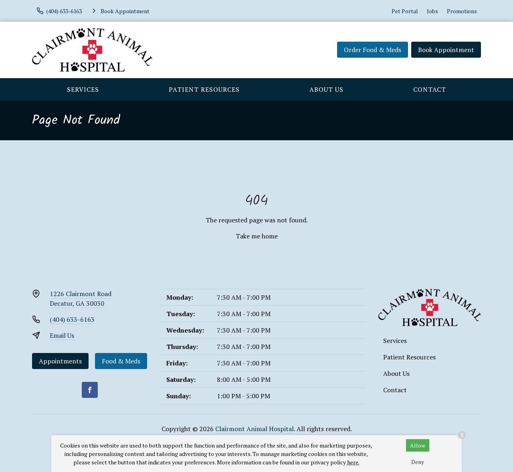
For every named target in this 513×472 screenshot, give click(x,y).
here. (353, 462)
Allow (417, 445)
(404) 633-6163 (72, 319)
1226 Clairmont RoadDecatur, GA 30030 (80, 298)
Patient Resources (204, 89)
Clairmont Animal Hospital (254, 428)
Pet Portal (405, 11)
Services (83, 89)
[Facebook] (90, 390)
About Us (326, 89)
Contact (429, 89)
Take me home (257, 236)
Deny (417, 462)
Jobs (432, 11)
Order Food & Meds (372, 49)
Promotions (462, 11)
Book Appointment (446, 49)
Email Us (62, 335)
